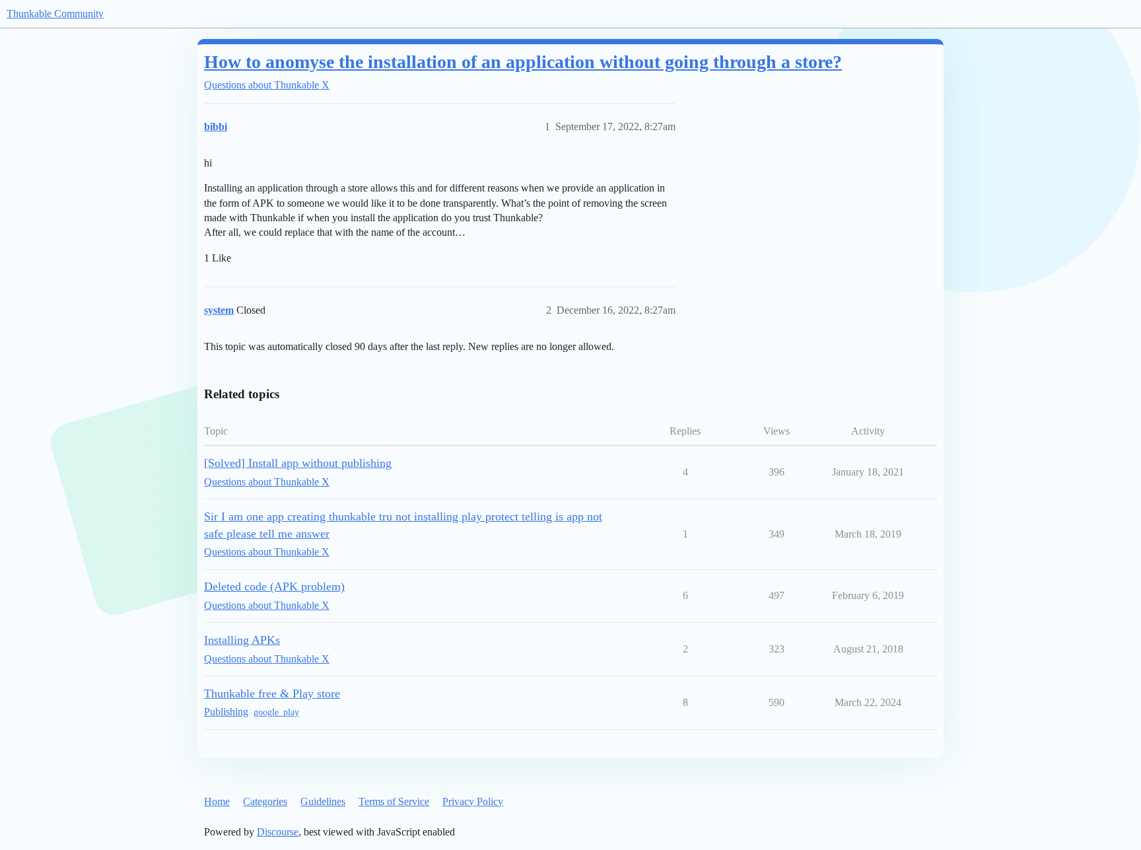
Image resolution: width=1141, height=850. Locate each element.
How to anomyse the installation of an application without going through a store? (523, 62)
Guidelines (322, 801)
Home (217, 801)
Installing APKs (242, 640)
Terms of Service (394, 801)
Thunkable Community (55, 13)
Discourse (277, 831)
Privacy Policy (472, 801)
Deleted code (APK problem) (274, 586)
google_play (276, 712)
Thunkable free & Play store (272, 693)
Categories (265, 801)
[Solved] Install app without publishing (298, 463)
